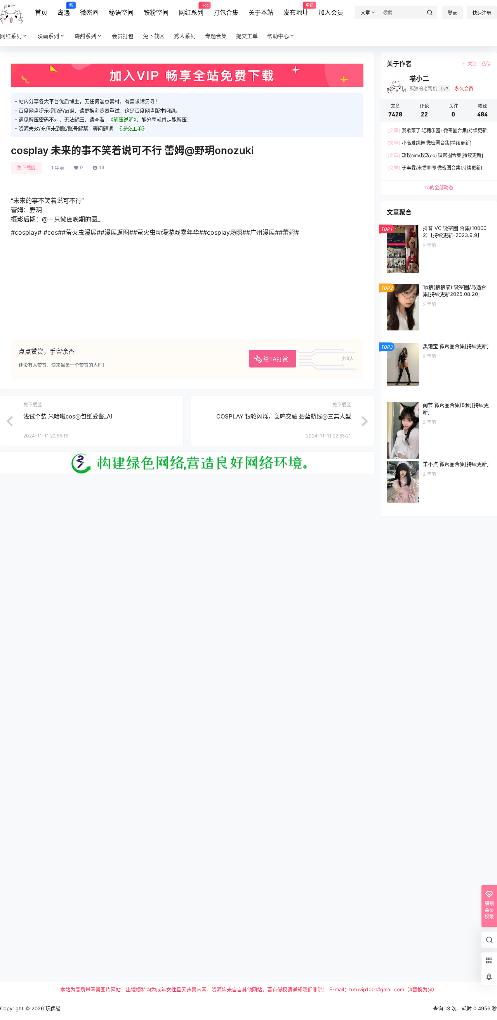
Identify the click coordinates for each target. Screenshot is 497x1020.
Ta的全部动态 (438, 187)
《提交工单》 (132, 128)
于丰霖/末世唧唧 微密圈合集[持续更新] (435, 168)
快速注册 (482, 13)
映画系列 (48, 36)
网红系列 (191, 10)
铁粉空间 (156, 12)
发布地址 (295, 10)
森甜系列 (85, 36)
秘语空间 (121, 12)
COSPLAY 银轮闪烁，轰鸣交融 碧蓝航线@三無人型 (283, 416)
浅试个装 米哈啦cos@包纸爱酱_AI (67, 416)
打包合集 (226, 12)
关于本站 (260, 12)
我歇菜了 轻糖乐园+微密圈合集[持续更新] (438, 130)
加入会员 (330, 12)
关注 (472, 64)
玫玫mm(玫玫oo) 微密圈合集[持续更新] (435, 155)
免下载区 (26, 168)
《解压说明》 (122, 119)
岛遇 (63, 10)
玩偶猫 (52, 1008)
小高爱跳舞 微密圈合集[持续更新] (429, 143)
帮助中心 (278, 36)
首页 (41, 12)
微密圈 (89, 12)
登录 (452, 13)
